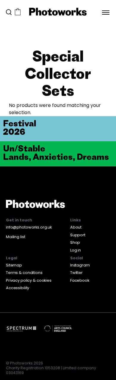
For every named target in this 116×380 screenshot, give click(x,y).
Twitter (76, 272)
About (75, 227)
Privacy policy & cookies (28, 280)
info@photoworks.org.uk (29, 227)
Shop (75, 242)
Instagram (80, 265)
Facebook (79, 280)
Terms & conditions (24, 272)
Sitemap (14, 265)
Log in (75, 250)
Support (77, 235)
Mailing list (15, 236)
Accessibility (17, 287)
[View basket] (18, 12)
